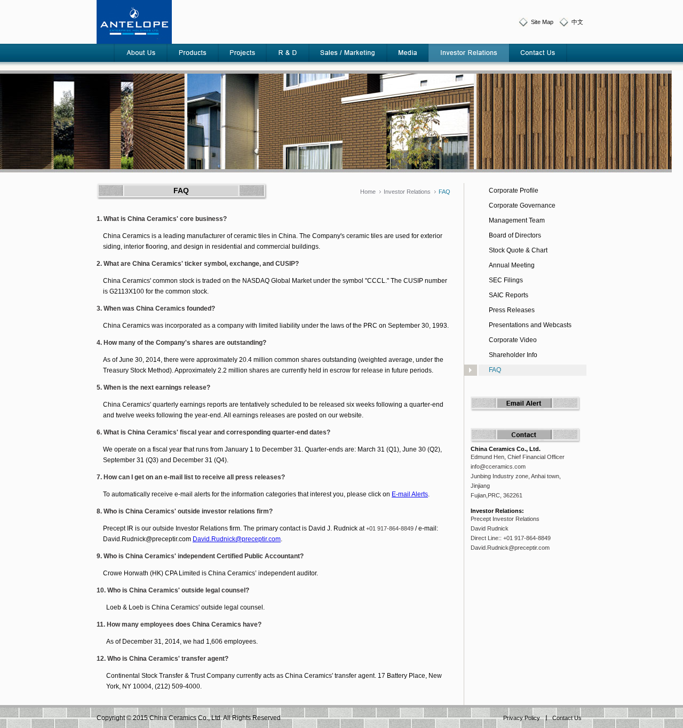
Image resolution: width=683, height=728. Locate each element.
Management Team (517, 220)
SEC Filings (506, 280)
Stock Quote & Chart (518, 250)
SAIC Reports (508, 295)
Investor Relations (407, 191)
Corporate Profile (513, 190)
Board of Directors (515, 235)
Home (368, 191)
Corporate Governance (522, 205)
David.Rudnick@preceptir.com (237, 539)
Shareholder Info (513, 355)
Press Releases (512, 310)
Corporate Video (513, 340)
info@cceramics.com (498, 466)
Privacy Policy (521, 718)
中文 (577, 22)
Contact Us (567, 718)
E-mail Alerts (410, 494)
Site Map (542, 22)
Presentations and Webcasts (530, 325)
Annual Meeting (512, 265)
